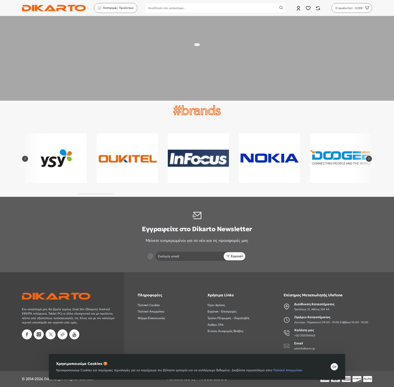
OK (334, 367)
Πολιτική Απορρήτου (287, 370)
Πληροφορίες (150, 295)
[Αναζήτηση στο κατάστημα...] (281, 8)
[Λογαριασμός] (299, 8)
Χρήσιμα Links (220, 295)
